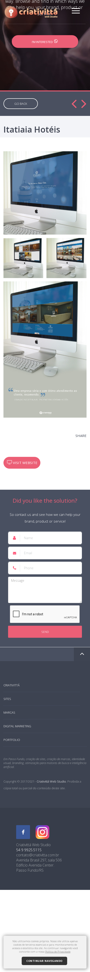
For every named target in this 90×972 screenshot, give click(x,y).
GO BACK (20, 104)
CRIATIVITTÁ (11, 685)
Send (45, 632)
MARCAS (9, 712)
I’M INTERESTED (43, 42)
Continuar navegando (44, 961)
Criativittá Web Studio (51, 781)
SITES (7, 699)
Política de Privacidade (57, 951)
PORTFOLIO (11, 740)
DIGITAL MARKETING (17, 726)
